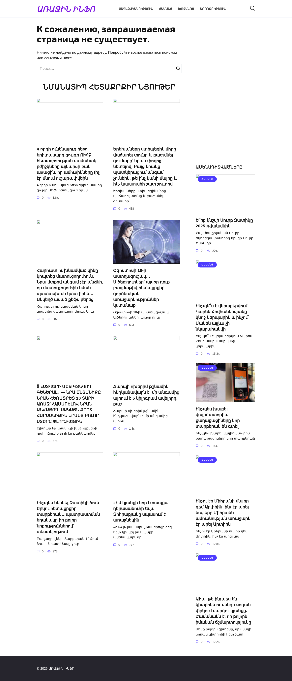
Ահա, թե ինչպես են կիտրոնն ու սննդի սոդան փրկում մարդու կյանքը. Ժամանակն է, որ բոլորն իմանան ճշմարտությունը (223, 610)
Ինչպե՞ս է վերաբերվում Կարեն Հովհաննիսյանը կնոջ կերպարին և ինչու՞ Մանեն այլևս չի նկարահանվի (222, 317)
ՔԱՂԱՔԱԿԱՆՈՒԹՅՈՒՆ (136, 8)
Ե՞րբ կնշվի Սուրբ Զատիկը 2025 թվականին (224, 223)
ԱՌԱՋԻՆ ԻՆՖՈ (66, 9)
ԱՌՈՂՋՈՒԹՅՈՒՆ (213, 8)
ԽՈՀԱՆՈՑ (186, 8)
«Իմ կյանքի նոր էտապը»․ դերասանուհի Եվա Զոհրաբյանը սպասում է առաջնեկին (140, 511)
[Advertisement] (225, 94)
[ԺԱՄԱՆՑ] (225, 210)
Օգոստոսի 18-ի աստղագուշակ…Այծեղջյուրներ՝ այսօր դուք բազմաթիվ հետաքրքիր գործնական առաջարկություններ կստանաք (141, 288)
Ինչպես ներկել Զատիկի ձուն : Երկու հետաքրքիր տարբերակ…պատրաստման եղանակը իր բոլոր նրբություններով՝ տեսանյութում (69, 517)
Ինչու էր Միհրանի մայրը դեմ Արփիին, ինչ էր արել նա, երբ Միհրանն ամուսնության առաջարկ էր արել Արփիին (223, 512)
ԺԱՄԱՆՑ (165, 8)
